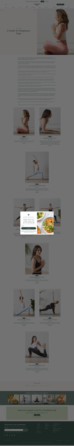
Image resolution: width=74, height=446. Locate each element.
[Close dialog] (52, 212)
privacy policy (26, 232)
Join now (28, 228)
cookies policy (31, 232)
